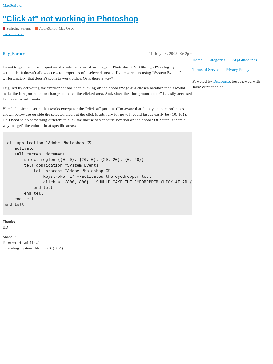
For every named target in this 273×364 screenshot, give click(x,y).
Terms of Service (206, 69)
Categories (216, 60)
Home (197, 60)
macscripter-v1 (13, 34)
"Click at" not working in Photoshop (70, 18)
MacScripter (13, 5)
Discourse (221, 81)
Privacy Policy (238, 69)
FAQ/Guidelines (243, 60)
